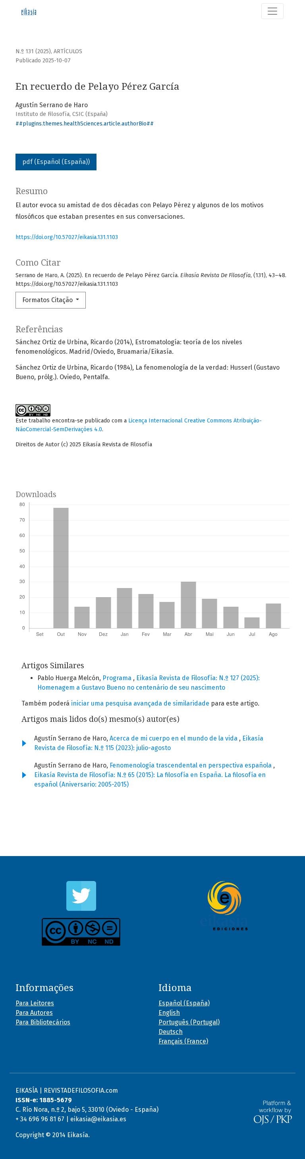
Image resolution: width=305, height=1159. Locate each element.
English (169, 1012)
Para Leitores (34, 1003)
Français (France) (183, 1041)
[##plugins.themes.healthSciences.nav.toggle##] (272, 11)
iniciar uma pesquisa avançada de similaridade (140, 703)
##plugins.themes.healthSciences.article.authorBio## (84, 123)
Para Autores (34, 1012)
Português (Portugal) (189, 1022)
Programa (117, 678)
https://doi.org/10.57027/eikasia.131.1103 (66, 237)
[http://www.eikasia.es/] (224, 905)
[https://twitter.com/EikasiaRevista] (81, 896)
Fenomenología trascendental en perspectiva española (191, 765)
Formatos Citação (48, 300)
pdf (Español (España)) (56, 162)
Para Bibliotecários (42, 1022)
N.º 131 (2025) (33, 51)
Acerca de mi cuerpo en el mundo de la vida (174, 738)
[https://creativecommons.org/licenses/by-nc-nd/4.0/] (81, 932)
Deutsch (170, 1032)
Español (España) (184, 1003)
